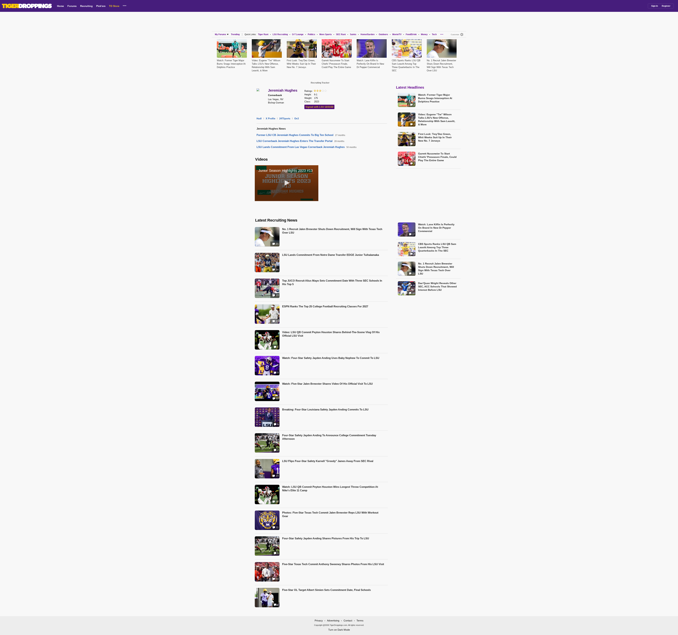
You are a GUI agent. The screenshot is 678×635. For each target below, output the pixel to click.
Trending (235, 34)
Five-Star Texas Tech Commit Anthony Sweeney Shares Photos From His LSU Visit (333, 564)
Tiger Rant (263, 34)
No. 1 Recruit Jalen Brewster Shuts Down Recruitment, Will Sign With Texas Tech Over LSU (332, 231)
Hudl (259, 118)
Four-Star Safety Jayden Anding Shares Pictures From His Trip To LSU (325, 538)
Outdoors (383, 34)
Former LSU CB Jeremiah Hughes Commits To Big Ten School (295, 134)
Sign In (654, 6)
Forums (72, 6)
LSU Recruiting (280, 34)
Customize (455, 34)
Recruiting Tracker (320, 83)
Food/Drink (411, 34)
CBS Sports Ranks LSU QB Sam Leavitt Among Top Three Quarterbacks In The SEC (437, 247)
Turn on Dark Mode (339, 629)
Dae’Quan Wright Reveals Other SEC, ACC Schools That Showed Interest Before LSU (437, 286)
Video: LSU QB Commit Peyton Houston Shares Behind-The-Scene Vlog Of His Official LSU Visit (331, 334)
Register (666, 6)
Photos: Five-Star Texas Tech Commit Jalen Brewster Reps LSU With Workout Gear (330, 514)
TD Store (114, 6)
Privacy (319, 620)
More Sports (325, 34)
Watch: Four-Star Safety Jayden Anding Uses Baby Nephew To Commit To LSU (330, 357)
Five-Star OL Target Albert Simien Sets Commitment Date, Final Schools (326, 589)
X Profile (270, 118)
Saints (353, 34)
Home (60, 6)
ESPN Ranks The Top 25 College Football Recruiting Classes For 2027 (325, 306)
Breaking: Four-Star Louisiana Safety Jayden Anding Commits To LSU (325, 409)
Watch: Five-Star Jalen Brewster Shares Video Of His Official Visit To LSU (327, 383)
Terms (359, 620)
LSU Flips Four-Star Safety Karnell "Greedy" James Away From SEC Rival (327, 461)
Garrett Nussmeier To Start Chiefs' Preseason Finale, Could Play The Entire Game (336, 63)
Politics (311, 34)
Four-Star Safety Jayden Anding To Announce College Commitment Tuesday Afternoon (329, 437)
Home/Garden (367, 34)
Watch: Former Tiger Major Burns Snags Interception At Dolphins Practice (231, 63)
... (124, 5)
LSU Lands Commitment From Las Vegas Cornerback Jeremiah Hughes (301, 146)
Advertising (333, 620)
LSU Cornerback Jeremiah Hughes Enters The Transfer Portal (294, 140)
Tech (434, 34)
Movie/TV (397, 34)
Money (424, 34)
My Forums (220, 34)
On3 (296, 118)
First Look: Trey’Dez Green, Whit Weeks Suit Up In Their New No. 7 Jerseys (301, 63)
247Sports (284, 118)
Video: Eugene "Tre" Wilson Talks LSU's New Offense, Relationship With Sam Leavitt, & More (436, 119)
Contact (348, 620)
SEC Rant (341, 34)
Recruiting (86, 6)
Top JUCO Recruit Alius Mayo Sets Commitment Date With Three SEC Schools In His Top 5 (332, 282)
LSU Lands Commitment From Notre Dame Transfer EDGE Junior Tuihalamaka (330, 254)
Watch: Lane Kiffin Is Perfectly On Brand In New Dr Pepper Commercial (370, 63)
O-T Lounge (298, 34)
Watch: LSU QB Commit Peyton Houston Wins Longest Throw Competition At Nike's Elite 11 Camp (330, 488)
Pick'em (100, 6)
